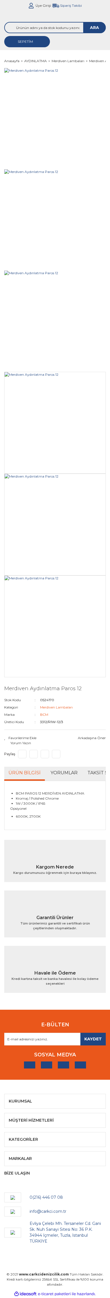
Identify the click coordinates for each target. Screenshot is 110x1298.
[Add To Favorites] (20, 738)
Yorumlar (64, 772)
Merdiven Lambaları (56, 707)
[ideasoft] (25, 1294)
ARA (94, 27)
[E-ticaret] (54, 1294)
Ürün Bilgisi (24, 772)
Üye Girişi (43, 5)
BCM (44, 714)
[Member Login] (31, 5)
